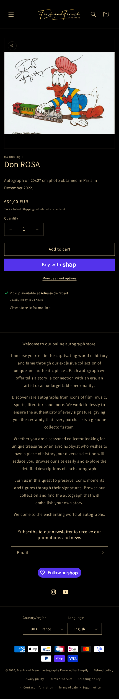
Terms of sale (68, 687)
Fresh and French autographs (38, 670)
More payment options (60, 278)
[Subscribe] (101, 552)
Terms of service (61, 679)
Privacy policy (34, 679)
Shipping (28, 209)
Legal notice (92, 687)
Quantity (11, 218)
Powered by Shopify (74, 670)
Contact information (38, 687)
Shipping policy (89, 679)
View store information (30, 307)
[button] (11, 14)
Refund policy (103, 670)
